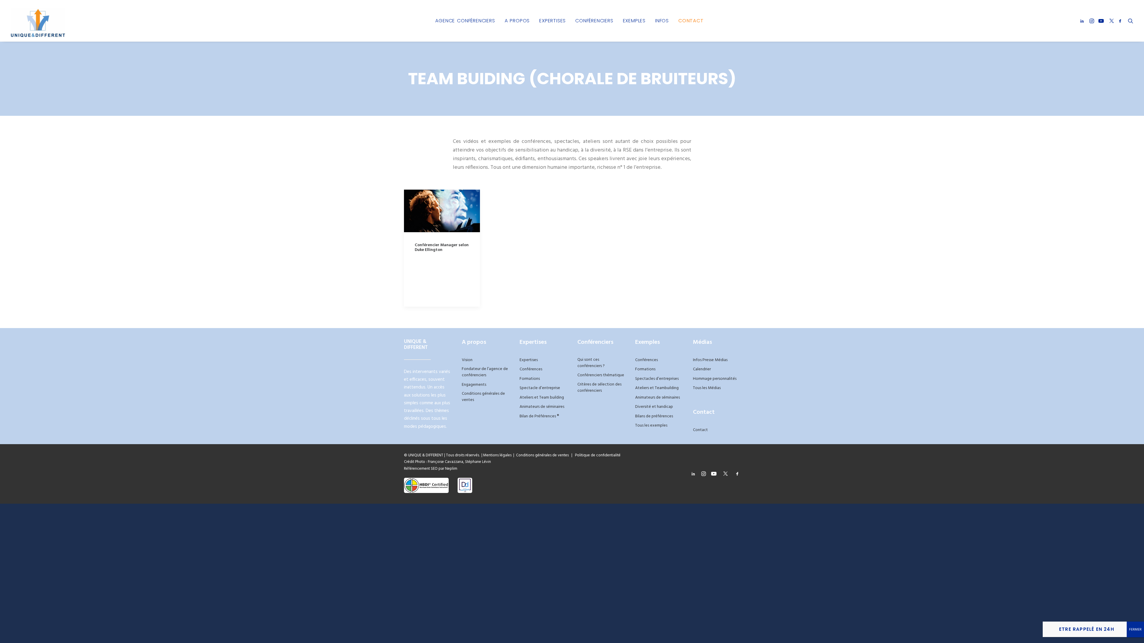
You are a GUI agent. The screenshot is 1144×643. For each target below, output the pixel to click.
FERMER (1135, 630)
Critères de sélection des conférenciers (599, 387)
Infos (662, 20)
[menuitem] (465, 20)
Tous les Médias (707, 388)
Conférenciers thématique (600, 375)
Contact (691, 20)
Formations (530, 379)
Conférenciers (594, 20)
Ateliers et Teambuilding (657, 388)
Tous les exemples (651, 425)
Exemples (634, 20)
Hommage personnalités (714, 379)
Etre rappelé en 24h (1086, 629)
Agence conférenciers (465, 20)
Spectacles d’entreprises (657, 379)
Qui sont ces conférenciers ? (591, 363)
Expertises (552, 20)
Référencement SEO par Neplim (430, 469)
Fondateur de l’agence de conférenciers (485, 372)
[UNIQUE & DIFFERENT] (38, 20)
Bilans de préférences (654, 416)
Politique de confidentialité (596, 455)
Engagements (474, 385)
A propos (517, 20)
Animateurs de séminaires (542, 407)
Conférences (531, 369)
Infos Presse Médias (710, 360)
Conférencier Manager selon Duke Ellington (442, 248)
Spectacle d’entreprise (540, 388)
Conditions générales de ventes (483, 397)
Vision (467, 360)
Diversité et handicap (654, 407)
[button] (1083, 20)
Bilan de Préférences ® (539, 416)
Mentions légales (497, 455)
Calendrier (702, 369)
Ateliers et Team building (542, 397)
